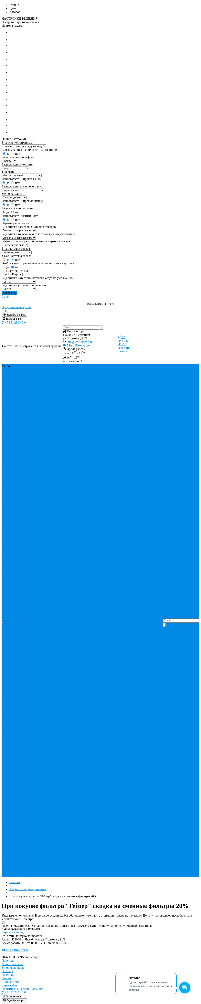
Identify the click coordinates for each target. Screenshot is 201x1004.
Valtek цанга (11, 691)
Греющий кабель (14, 409)
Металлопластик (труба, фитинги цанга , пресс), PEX (22, 449)
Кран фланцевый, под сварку (23, 608)
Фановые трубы (14, 585)
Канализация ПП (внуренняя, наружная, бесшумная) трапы (21, 423)
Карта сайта (90, 619)
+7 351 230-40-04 (15, 322)
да (7, 153)
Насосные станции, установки (23, 737)
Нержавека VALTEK (17, 465)
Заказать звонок (124, 349)
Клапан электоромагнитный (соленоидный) (22, 642)
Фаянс (7, 507)
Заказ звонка (13, 318)
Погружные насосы (16, 744)
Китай (26, 695)
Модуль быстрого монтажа (19, 661)
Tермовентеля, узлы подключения (16, 389)
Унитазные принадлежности (23, 502)
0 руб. (5, 296)
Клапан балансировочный (20, 631)
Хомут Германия (14, 860)
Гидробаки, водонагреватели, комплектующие (23, 724)
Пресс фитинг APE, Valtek (21, 696)
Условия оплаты (12, 964)
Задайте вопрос (15, 314)
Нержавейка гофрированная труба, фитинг (23, 460)
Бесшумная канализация (19, 620)
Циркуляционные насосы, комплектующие (20, 756)
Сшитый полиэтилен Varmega (23, 497)
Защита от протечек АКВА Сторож (23, 731)
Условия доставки (14, 967)
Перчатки (38, 465)
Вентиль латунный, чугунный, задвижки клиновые (24, 396)
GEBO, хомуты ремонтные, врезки (23, 382)
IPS (5, 783)
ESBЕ (7, 373)
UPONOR (29, 391)
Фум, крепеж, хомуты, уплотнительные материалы (22, 518)
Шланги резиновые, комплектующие (16, 530)
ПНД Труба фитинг (16, 469)
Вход (5, 310)
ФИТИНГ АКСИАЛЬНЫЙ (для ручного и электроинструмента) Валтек (24, 702)
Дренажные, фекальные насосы (23, 728)
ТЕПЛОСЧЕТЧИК (16, 500)
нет (17, 153)
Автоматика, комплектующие (23, 716)
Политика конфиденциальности (97, 620)
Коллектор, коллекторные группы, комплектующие (18, 433)
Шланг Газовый (14, 578)
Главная (14, 882)
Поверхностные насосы (19, 740)
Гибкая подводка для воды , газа (21, 400)
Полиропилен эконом (23, 783)
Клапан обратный (15, 635)
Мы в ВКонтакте (78, 345)
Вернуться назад (13, 932)
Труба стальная (13, 867)
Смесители (10, 493)
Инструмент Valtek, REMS (20, 693)
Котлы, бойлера (13, 659)
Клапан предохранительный (20, 636)
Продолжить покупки (16, 307)
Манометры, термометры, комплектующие (23, 439)
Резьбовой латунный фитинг (22, 490)
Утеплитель (35, 504)
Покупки (88, 615)
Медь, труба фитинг (16, 444)
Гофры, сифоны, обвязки (20, 405)
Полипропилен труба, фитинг (23, 472)
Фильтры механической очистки (18, 513)
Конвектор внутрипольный (21, 804)
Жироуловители (14, 412)
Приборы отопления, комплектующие (22, 484)
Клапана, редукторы (17, 627)
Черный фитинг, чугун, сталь (22, 525)
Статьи (100, 615)
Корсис (8, 624)
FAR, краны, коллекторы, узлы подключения (16, 377)
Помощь (7, 971)
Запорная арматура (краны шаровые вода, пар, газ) (20, 416)
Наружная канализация (29, 624)
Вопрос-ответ (114, 615)
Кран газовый (26, 606)
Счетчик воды (28, 493)
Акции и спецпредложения (27, 889)
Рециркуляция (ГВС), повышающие (17, 749)
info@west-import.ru (80, 342)
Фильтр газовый (14, 850)
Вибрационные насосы (18, 719)
